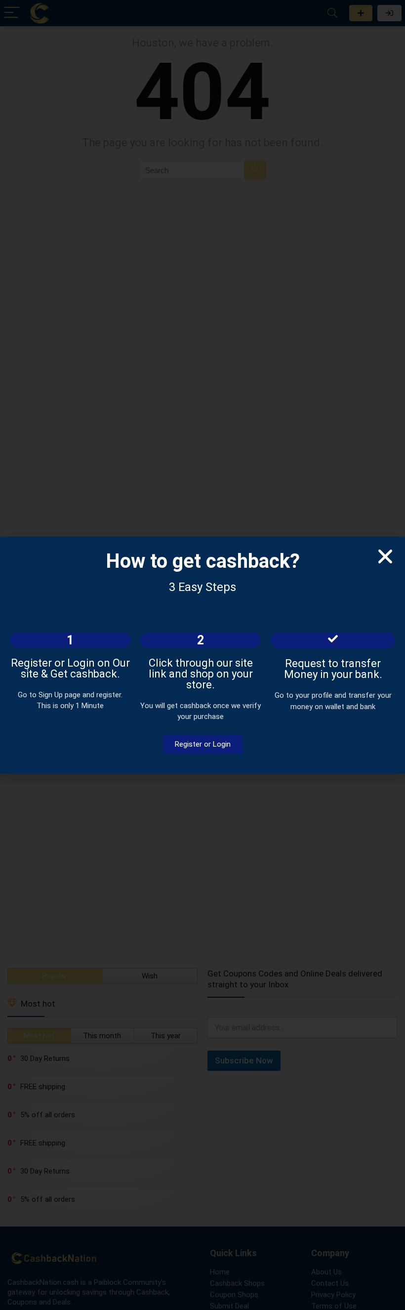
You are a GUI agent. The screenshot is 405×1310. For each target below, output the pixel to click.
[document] (202, 655)
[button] (385, 556)
